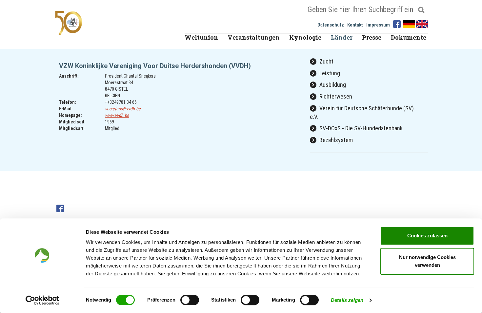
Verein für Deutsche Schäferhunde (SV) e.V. (362, 112)
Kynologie (305, 37)
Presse (371, 37)
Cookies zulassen (427, 235)
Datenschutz (330, 25)
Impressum (378, 25)
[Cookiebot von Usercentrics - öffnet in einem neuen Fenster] (42, 300)
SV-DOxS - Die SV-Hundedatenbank (360, 128)
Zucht (325, 61)
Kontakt (355, 25)
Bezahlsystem (335, 140)
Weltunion (201, 37)
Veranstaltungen (254, 37)
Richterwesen (335, 96)
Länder (341, 37)
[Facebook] (397, 23)
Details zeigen (347, 300)
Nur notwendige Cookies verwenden (427, 261)
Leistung (329, 73)
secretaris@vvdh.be (123, 108)
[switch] (189, 300)
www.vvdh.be (117, 115)
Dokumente (408, 37)
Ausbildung (332, 84)
